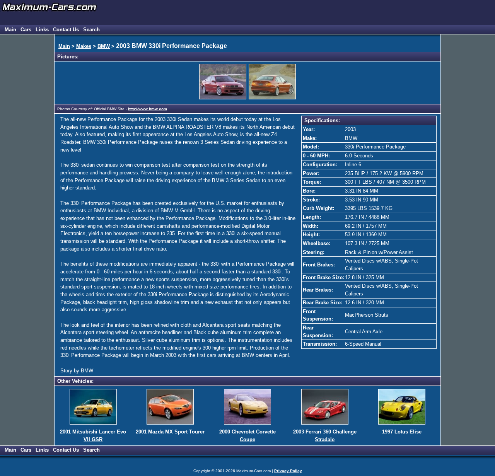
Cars (25, 29)
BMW (103, 46)
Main (10, 29)
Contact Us (66, 29)
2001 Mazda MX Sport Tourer (170, 432)
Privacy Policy (288, 471)
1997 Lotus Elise (402, 432)
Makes (83, 46)
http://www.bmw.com (147, 109)
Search (91, 29)
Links (42, 29)
